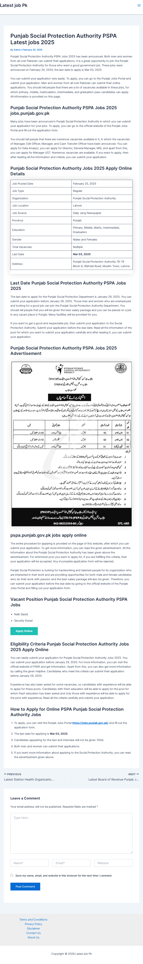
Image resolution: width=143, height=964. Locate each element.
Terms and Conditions (33, 919)
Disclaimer (33, 928)
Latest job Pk (13, 5)
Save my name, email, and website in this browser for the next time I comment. (63, 875)
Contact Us (33, 933)
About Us (33, 937)
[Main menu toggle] (139, 5)
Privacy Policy (33, 924)
